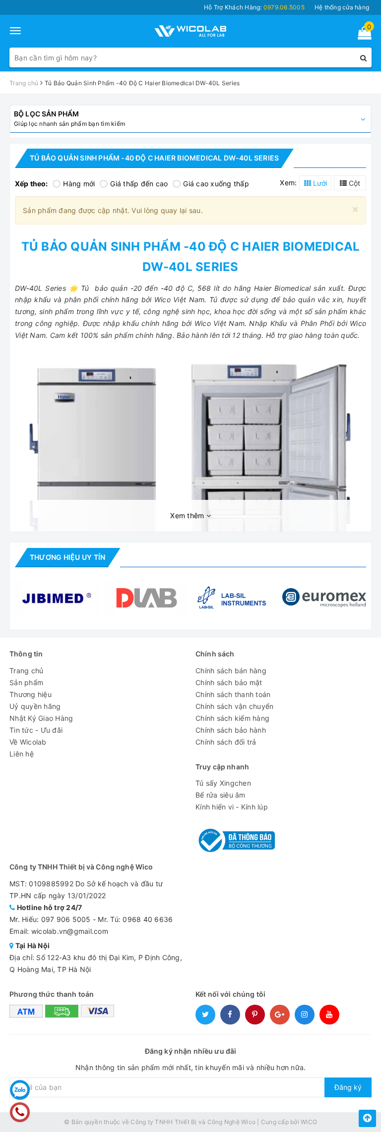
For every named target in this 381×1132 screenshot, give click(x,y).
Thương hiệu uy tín (67, 557)
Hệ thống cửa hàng (342, 7)
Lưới (319, 183)
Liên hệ (21, 754)
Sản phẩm (26, 682)
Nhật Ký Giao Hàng (41, 718)
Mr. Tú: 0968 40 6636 (135, 919)
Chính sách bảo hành (230, 730)
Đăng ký (348, 1087)
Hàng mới (79, 183)
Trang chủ (26, 670)
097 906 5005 (66, 919)
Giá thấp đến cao (139, 183)
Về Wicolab (28, 742)
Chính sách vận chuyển (234, 706)
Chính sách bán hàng (230, 670)
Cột (353, 183)
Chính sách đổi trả (225, 742)
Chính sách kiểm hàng (232, 718)
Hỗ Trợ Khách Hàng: (254, 7)
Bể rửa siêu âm (220, 795)
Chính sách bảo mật (228, 682)
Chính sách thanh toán (232, 694)
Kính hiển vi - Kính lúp (231, 807)
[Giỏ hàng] (361, 35)
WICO (309, 1122)
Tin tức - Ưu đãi (36, 730)
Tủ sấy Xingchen (223, 783)
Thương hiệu (30, 694)
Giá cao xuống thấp (216, 183)
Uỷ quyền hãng (35, 706)
